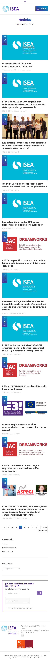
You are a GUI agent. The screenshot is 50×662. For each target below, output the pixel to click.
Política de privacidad (20, 658)
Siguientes (43, 530)
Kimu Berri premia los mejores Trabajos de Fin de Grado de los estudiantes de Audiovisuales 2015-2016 (24, 145)
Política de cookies (35, 658)
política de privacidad (26, 608)
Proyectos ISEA (7, 551)
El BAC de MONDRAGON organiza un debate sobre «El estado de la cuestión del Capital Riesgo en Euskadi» (23, 104)
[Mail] (22, 635)
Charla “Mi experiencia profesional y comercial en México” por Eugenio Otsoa (24, 185)
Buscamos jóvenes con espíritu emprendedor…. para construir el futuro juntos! (24, 427)
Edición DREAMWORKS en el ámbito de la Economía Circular (24, 387)
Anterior (44, 527)
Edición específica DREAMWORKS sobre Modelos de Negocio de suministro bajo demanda (24, 263)
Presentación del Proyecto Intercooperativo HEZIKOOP (17, 65)
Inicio (17, 24)
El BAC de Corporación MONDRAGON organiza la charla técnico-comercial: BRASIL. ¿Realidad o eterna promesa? (23, 348)
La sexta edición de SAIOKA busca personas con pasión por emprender (22, 223)
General (16, 152)
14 (36, 527)
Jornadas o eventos (24, 70)
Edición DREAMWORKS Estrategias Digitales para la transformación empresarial (20, 468)
